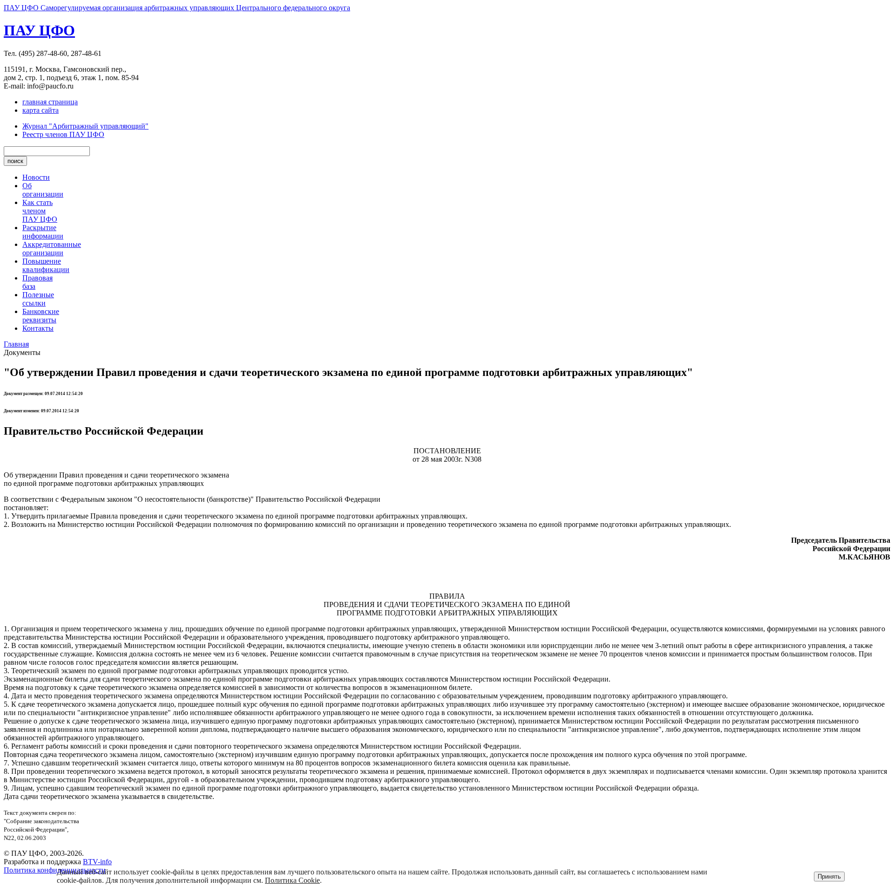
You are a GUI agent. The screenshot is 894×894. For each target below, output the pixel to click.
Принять (829, 876)
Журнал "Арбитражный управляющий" (85, 126)
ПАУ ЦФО (39, 30)
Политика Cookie (292, 880)
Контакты (38, 328)
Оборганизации (42, 190)
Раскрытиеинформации (42, 232)
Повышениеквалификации (45, 265)
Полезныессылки (38, 299)
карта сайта (40, 110)
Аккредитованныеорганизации (51, 248)
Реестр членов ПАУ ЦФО (63, 134)
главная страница (50, 102)
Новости (36, 177)
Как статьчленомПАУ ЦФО (39, 210)
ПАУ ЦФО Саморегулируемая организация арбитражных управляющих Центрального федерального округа (177, 8)
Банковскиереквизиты (40, 315)
